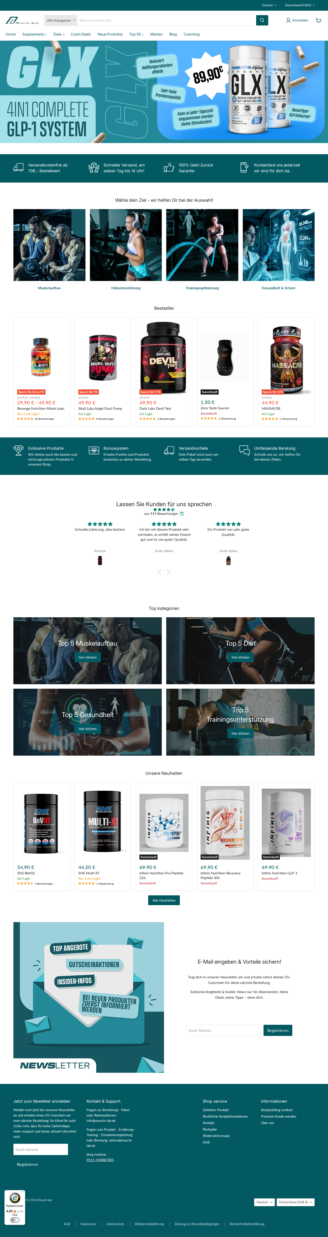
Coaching (192, 34)
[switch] (14, 1220)
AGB (206, 1142)
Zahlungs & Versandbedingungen (196, 1224)
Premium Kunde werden (278, 1116)
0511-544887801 (100, 1160)
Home (11, 34)
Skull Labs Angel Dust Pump (100, 408)
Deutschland (298, 5)
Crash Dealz (81, 34)
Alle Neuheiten (164, 900)
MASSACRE (271, 408)
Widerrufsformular (216, 1136)
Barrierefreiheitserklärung (247, 1224)
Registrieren (278, 1030)
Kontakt (208, 1123)
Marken (156, 34)
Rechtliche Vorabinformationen (225, 1116)
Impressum (88, 1224)
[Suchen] (262, 20)
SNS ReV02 (26, 873)
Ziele (57, 34)
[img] (164, 509)
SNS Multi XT (89, 873)
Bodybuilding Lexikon (277, 1110)
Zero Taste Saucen (215, 408)
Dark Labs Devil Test (155, 408)
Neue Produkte (110, 34)
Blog (173, 34)
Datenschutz (115, 1224)
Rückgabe (210, 1129)
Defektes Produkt (216, 1110)
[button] (161, 572)
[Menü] (22, 1192)
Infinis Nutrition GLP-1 (279, 873)
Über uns (267, 1123)
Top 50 (135, 34)
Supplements (33, 34)
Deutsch (267, 5)
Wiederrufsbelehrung (149, 1224)
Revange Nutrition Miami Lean (40, 408)
